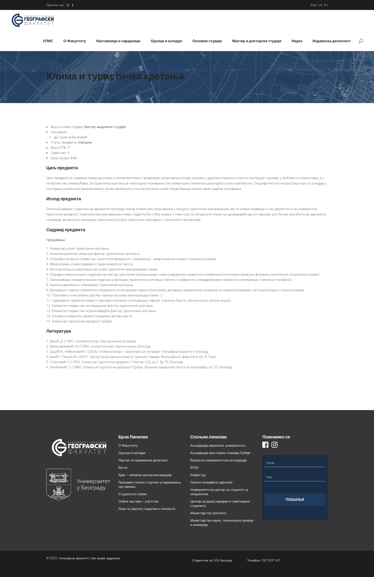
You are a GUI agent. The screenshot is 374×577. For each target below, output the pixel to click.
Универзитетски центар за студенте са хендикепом (219, 491)
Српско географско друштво (211, 482)
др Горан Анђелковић (70, 137)
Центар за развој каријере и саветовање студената (220, 503)
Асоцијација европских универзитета (217, 445)
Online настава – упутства (138, 501)
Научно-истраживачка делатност (143, 460)
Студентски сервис (132, 494)
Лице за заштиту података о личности (146, 508)
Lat (320, 5)
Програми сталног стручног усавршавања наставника (149, 484)
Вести (122, 467)
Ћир (313, 5)
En (326, 5)
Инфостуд (198, 475)
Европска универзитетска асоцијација (218, 460)
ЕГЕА (194, 467)
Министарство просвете (208, 513)
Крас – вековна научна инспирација (145, 475)
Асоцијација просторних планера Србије (220, 453)
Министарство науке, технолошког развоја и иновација (221, 522)
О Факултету (128, 445)
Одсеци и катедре (131, 453)
